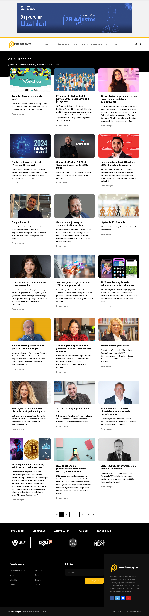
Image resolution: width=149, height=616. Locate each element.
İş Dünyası (63, 44)
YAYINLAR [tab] (83, 531)
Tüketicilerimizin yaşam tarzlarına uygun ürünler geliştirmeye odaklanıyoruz (119, 99)
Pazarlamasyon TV (17, 570)
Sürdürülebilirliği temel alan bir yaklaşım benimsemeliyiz (28, 347)
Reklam (37, 580)
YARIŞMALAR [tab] (39, 531)
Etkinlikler (96, 44)
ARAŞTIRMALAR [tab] (61, 531)
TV (74, 44)
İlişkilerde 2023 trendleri (114, 222)
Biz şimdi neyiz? (20, 222)
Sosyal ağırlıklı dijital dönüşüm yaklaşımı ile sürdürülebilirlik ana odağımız (73, 348)
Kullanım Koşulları (134, 612)
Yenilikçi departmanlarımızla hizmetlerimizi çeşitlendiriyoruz (28, 410)
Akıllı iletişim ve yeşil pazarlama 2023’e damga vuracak (73, 284)
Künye (36, 575)
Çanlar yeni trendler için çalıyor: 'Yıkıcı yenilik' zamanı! (29, 163)
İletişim (37, 585)
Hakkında (38, 570)
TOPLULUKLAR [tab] (104, 531)
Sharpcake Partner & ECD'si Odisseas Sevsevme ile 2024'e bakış (72, 165)
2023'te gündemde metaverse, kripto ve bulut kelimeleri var (28, 466)
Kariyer (117, 44)
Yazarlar (84, 44)
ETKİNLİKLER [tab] (17, 531)
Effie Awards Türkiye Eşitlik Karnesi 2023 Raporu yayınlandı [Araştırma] (73, 99)
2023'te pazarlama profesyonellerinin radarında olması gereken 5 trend (71, 468)
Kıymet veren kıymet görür (115, 345)
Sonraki (91, 514)
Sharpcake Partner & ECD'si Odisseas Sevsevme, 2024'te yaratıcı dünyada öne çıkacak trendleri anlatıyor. (74, 175)
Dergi (108, 44)
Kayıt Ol (95, 581)
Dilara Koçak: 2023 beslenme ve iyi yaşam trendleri (29, 284)
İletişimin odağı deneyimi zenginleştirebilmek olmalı (70, 224)
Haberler (49, 44)
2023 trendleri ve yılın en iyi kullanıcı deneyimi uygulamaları (117, 284)
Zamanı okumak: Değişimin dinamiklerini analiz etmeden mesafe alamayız (116, 411)
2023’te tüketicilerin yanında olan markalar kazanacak (118, 467)
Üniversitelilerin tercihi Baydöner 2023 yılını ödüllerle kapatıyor (118, 163)
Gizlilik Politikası (116, 612)
